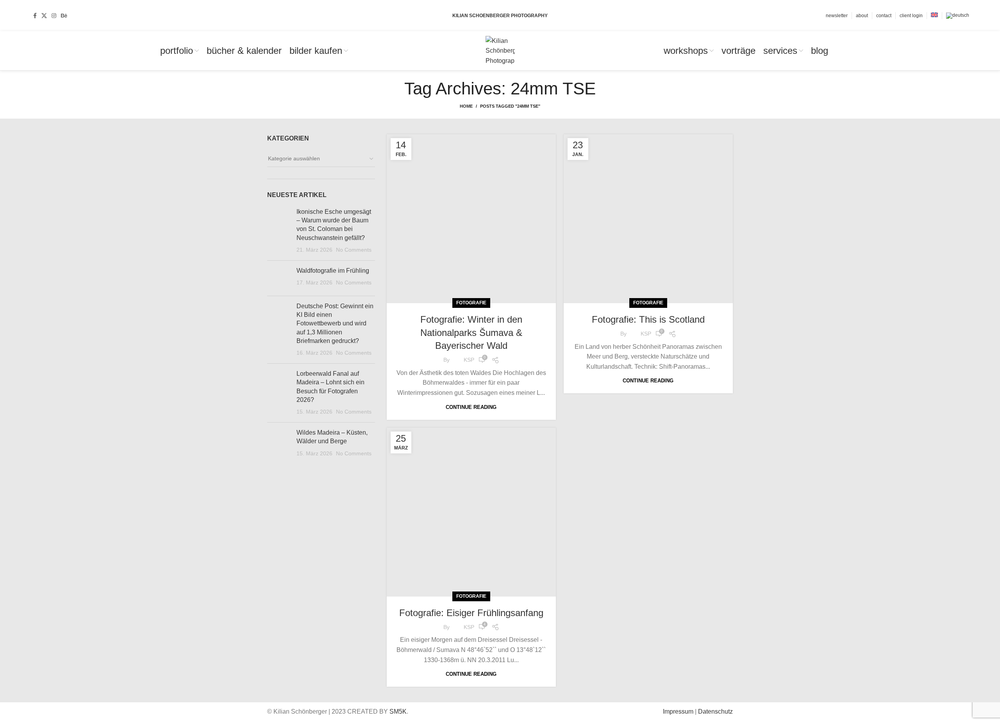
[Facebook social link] (35, 16)
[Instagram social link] (54, 16)
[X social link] (44, 16)
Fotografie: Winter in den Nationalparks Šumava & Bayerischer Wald (471, 332)
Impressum (678, 711)
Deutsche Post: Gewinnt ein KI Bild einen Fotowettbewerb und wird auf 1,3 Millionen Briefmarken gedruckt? (334, 324)
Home (466, 106)
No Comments (353, 250)
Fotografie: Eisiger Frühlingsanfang (471, 613)
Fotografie (471, 303)
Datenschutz (715, 711)
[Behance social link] (64, 16)
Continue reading (471, 407)
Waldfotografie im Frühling (332, 270)
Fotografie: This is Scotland (648, 319)
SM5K (398, 711)
